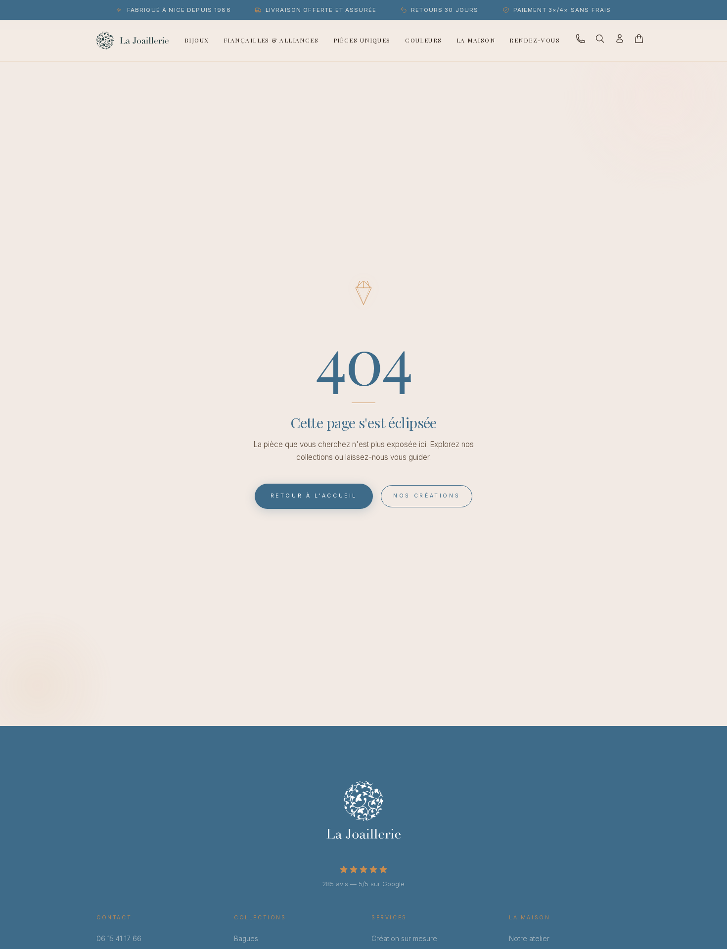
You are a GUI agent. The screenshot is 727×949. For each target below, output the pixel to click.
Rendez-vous (534, 40)
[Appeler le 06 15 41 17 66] (581, 40)
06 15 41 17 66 (118, 939)
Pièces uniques (362, 40)
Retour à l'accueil (314, 496)
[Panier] (639, 40)
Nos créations (426, 496)
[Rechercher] (600, 40)
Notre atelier (529, 939)
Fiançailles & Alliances (271, 40)
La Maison (475, 40)
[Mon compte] (620, 40)
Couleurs (423, 40)
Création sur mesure (404, 939)
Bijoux (196, 40)
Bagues (246, 939)
